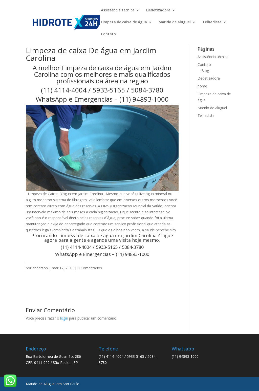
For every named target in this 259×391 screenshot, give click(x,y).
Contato (108, 34)
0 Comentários (90, 268)
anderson (40, 268)
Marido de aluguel (175, 22)
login (64, 318)
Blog (205, 70)
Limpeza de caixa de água (124, 22)
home (202, 86)
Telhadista (212, 22)
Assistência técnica (118, 10)
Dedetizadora (158, 10)
